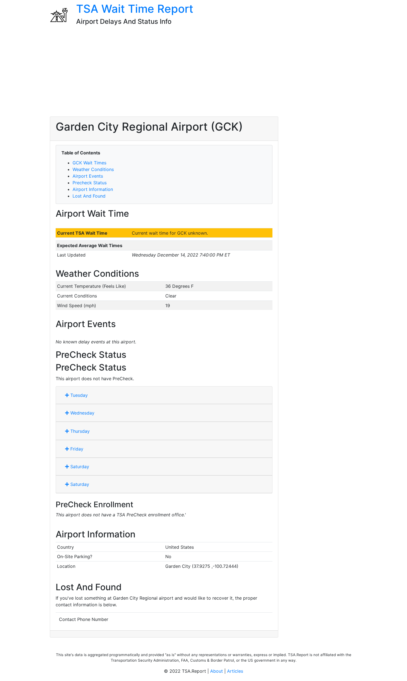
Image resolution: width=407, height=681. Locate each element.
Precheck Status (90, 182)
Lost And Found (89, 196)
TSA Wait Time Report (134, 8)
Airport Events (88, 176)
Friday (76, 449)
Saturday (79, 466)
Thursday (79, 431)
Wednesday (81, 413)
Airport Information (93, 189)
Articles (235, 671)
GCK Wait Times (89, 162)
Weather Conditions (93, 169)
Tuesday (78, 395)
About (216, 671)
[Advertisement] (203, 73)
